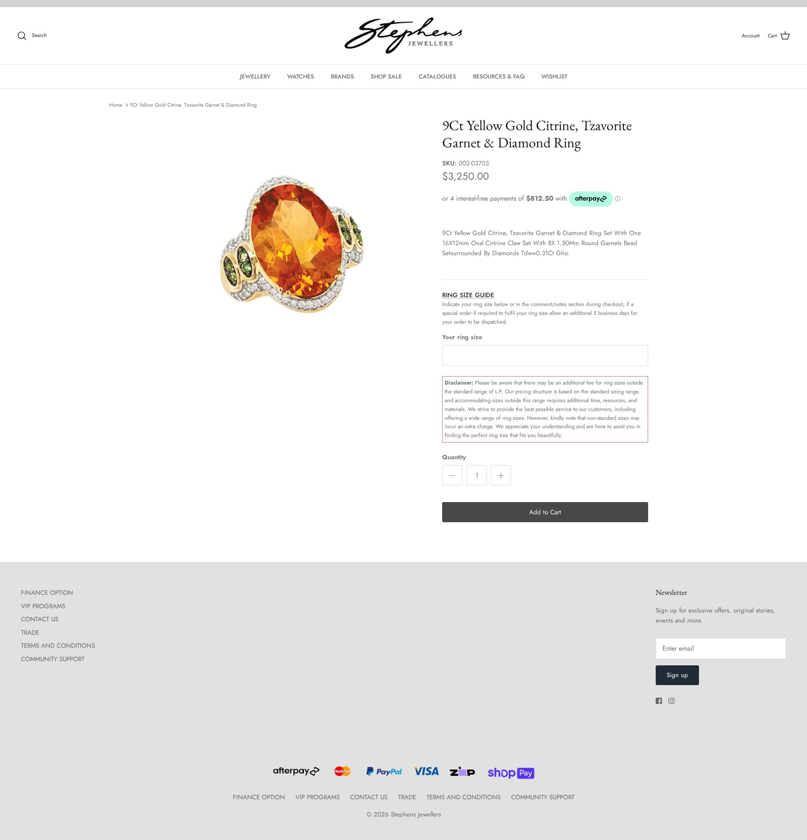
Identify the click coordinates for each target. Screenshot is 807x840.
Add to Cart (545, 512)
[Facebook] (659, 701)
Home (115, 105)
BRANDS (342, 76)
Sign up (677, 675)
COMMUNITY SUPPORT (52, 659)
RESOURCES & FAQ (499, 76)
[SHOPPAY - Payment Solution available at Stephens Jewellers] (508, 775)
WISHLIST (554, 76)
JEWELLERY (255, 76)
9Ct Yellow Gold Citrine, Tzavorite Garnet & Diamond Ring (193, 105)
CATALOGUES (437, 76)
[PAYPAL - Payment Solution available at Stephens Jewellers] (382, 775)
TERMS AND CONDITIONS (58, 645)
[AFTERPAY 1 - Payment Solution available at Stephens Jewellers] (295, 775)
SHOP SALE (386, 76)
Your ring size (462, 337)
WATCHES (300, 76)
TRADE (30, 632)
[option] (291, 249)
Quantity (454, 457)
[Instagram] (671, 701)
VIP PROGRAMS (43, 606)
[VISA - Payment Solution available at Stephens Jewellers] (425, 775)
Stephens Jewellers (416, 814)
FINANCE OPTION (47, 592)
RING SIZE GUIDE (468, 295)
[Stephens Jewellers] (403, 36)
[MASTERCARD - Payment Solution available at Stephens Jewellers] (341, 775)
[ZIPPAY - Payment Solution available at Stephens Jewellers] (461, 775)
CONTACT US (39, 619)
